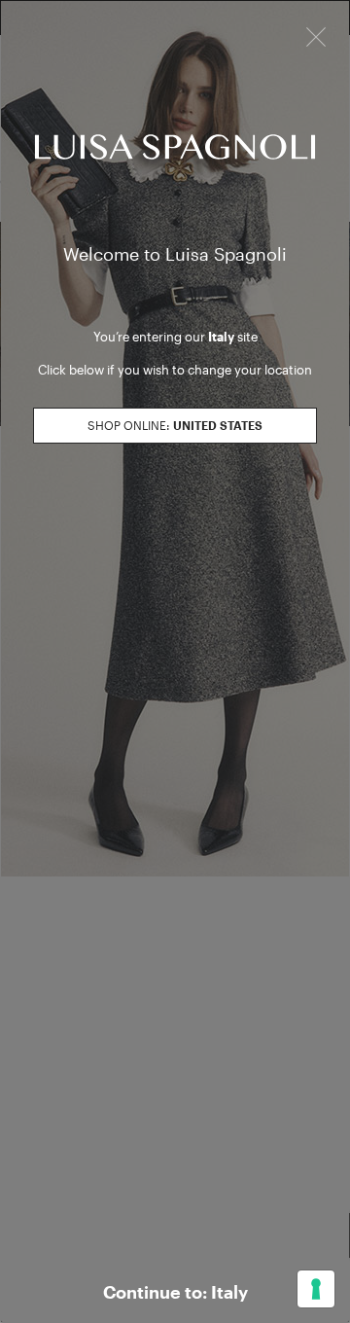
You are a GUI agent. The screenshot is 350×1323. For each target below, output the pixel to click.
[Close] (316, 34)
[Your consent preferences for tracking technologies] (316, 1288)
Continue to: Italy (175, 1292)
